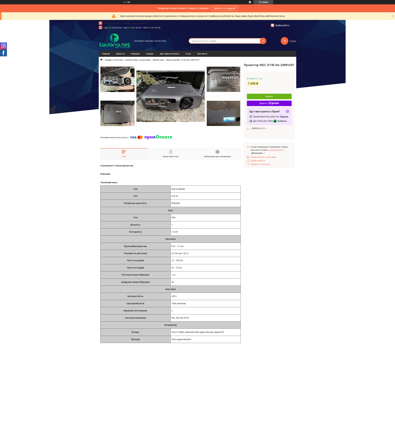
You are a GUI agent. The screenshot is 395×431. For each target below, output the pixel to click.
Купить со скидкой (225, 8)
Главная (106, 54)
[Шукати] (263, 41)
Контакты (202, 54)
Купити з (264, 103)
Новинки (135, 54)
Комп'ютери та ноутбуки (138, 60)
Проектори (158, 60)
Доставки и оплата (169, 54)
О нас (188, 54)
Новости (120, 54)
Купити (269, 96)
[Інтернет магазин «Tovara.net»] (115, 40)
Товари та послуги (114, 60)
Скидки (150, 54)
